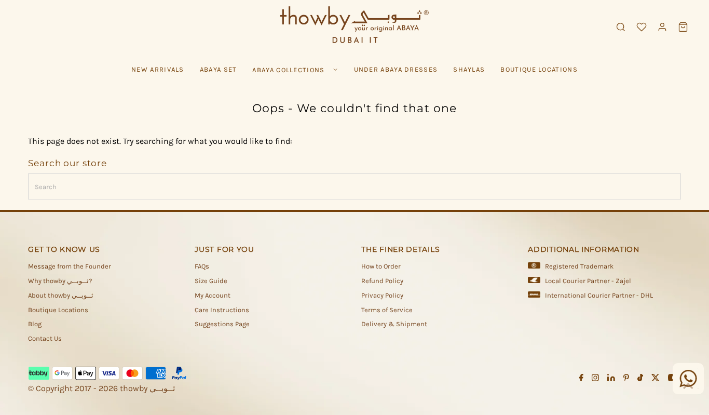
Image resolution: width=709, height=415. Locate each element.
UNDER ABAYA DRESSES (396, 69)
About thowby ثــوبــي (60, 295)
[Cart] (683, 27)
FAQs (202, 266)
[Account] (662, 27)
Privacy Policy (382, 295)
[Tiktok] (640, 379)
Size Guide (211, 281)
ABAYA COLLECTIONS (288, 70)
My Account (212, 295)
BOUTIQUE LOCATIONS (538, 69)
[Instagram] (595, 379)
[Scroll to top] (688, 386)
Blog (35, 324)
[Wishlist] (641, 27)
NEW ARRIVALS (157, 69)
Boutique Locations (58, 310)
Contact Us (45, 338)
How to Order (381, 266)
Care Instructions (222, 310)
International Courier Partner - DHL (599, 295)
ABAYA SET (218, 69)
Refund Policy (382, 281)
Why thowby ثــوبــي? (60, 281)
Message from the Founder (69, 266)
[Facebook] (581, 379)
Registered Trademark (579, 266)
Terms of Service (387, 310)
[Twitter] (655, 379)
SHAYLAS (469, 69)
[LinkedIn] (611, 379)
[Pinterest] (626, 379)
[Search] (621, 27)
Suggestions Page (222, 324)
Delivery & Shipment (394, 324)
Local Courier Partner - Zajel (588, 281)
